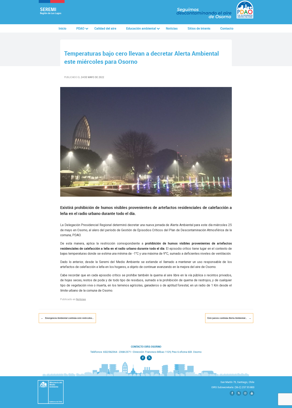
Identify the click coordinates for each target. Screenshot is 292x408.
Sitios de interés (199, 28)
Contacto (226, 28)
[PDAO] (52, 12)
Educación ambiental (141, 28)
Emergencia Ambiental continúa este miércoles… (67, 317)
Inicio (62, 28)
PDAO (80, 28)
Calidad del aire (105, 28)
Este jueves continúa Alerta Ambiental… (229, 317)
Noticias (172, 28)
